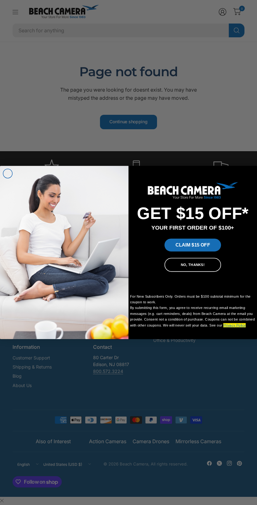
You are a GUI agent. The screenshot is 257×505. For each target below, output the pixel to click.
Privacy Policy (234, 325)
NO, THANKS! (192, 265)
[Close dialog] (8, 173)
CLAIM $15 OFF (193, 244)
